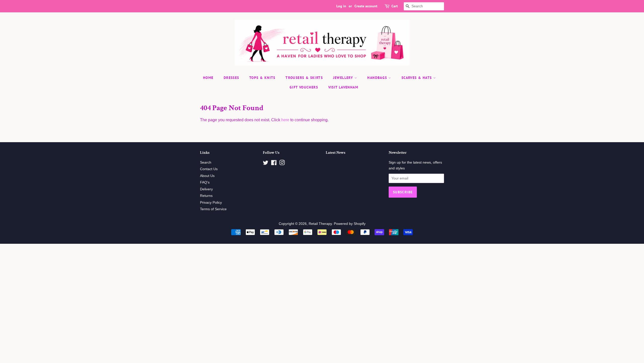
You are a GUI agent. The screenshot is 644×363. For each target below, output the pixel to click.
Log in (341, 6)
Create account (365, 6)
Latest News (335, 152)
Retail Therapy (320, 224)
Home (208, 77)
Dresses (231, 77)
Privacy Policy (211, 202)
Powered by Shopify (350, 224)
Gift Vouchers (304, 87)
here (285, 120)
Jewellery (343, 77)
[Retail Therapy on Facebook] (274, 164)
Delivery (206, 189)
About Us (207, 176)
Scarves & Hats (417, 77)
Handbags (377, 77)
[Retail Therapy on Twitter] (265, 164)
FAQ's (205, 182)
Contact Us (209, 169)
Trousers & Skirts (304, 77)
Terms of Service (213, 209)
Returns (206, 196)
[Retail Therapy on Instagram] (282, 164)
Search (205, 162)
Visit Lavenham (343, 87)
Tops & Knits (262, 77)
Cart (394, 6)
